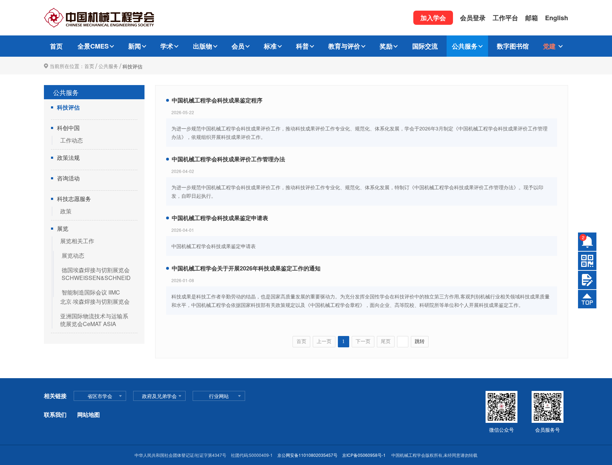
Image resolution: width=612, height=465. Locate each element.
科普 (302, 46)
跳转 (420, 341)
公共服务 (464, 46)
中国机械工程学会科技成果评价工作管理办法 (228, 159)
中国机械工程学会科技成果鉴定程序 (217, 100)
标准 (270, 46)
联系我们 (55, 414)
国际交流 (425, 46)
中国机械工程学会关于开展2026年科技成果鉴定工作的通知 (246, 268)
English (556, 17)
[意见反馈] (587, 280)
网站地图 (88, 414)
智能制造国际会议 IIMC (91, 292)
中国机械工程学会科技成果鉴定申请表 (220, 218)
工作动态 (71, 140)
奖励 (386, 46)
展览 (62, 228)
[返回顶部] (587, 299)
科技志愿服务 (74, 199)
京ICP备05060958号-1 (364, 455)
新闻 (134, 46)
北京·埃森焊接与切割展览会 (95, 301)
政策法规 (68, 158)
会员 (238, 46)
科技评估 (132, 66)
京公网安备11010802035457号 (307, 455)
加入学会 (433, 17)
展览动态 (73, 255)
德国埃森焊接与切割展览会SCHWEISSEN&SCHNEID (96, 274)
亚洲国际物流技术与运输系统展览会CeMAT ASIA (94, 320)
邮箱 (531, 17)
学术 (166, 46)
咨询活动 (68, 178)
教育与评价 (344, 46)
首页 (56, 46)
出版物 (202, 46)
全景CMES (93, 46)
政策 (66, 211)
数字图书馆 (513, 46)
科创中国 (68, 128)
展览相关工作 (77, 241)
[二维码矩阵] (587, 261)
